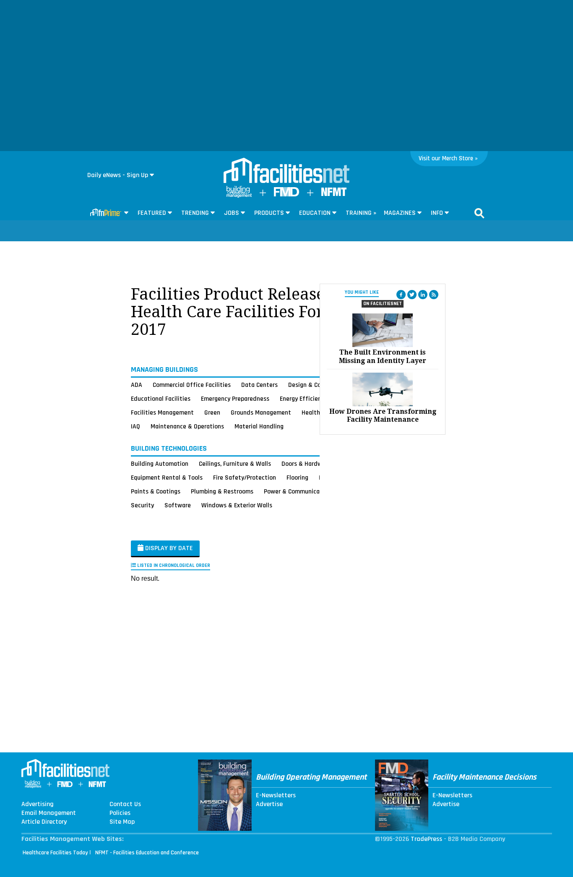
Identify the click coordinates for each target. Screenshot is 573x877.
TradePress (426, 839)
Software (177, 505)
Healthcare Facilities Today (55, 853)
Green (212, 412)
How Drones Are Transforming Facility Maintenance (382, 415)
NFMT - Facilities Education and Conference (147, 853)
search (479, 213)
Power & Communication (297, 491)
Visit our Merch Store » (448, 158)
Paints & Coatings (155, 491)
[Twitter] (412, 294)
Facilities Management (162, 412)
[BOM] (239, 195)
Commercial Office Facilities (192, 385)
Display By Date (168, 548)
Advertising (37, 804)
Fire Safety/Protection (244, 477)
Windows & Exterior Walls (236, 505)
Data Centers (259, 385)
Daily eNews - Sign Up (117, 175)
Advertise (269, 804)
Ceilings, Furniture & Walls (235, 463)
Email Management (48, 813)
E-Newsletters (276, 795)
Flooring (297, 477)
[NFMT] (333, 194)
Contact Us (125, 804)
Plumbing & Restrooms (222, 491)
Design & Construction (319, 385)
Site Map (122, 822)
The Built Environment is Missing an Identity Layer (382, 356)
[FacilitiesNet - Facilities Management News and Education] (286, 171)
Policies (119, 813)
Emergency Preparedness (235, 398)
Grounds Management (261, 412)
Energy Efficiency (303, 398)
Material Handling (259, 426)
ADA (136, 385)
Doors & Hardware (306, 463)
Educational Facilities (160, 398)
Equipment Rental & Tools (167, 477)
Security (142, 505)
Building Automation (159, 463)
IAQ (135, 426)
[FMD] (286, 194)
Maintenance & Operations (187, 426)
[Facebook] (401, 294)
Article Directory (44, 822)
